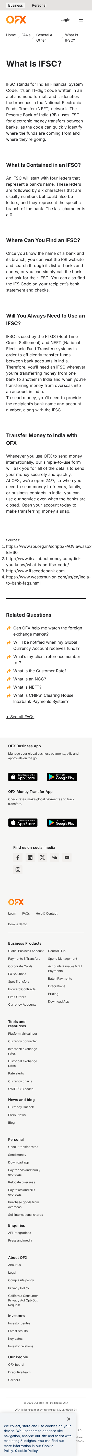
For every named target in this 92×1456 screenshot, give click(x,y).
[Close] (68, 1419)
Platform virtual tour (22, 1033)
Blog (11, 1122)
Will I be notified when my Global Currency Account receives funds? (46, 645)
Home (11, 35)
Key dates (15, 1338)
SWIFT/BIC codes (20, 1089)
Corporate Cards (20, 966)
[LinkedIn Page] (30, 857)
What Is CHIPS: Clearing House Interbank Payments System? (43, 698)
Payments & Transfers (24, 958)
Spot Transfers (18, 981)
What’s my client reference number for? (46, 659)
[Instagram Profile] (17, 869)
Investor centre (19, 1323)
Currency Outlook (21, 1107)
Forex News (17, 1115)
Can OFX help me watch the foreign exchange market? (47, 631)
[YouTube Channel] (67, 857)
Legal (12, 1272)
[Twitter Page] (42, 857)
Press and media (20, 1240)
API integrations (19, 1233)
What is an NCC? (29, 678)
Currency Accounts (22, 1004)
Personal (39, 5)
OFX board (16, 1364)
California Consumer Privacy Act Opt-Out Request (23, 1300)
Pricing (53, 994)
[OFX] (16, 20)
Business (15, 5)
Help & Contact (46, 913)
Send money (17, 1155)
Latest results (18, 1331)
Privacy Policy (18, 1288)
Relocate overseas (21, 1182)
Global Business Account (26, 951)
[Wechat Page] (54, 857)
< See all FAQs (20, 716)
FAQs (25, 35)
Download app (18, 1162)
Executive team (19, 1372)
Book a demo (17, 924)
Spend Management (62, 958)
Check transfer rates (23, 1147)
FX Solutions (17, 974)
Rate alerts (16, 1073)
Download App (58, 1001)
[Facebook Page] (17, 857)
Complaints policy (21, 1280)
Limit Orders (17, 997)
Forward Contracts (22, 989)
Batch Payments (60, 978)
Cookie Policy (26, 1451)
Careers (14, 1380)
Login (66, 19)
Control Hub (56, 951)
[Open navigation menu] (81, 19)
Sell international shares (25, 1215)
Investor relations (20, 1346)
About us (14, 1265)
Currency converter (22, 1041)
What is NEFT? (27, 687)
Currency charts (20, 1081)
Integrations (56, 986)
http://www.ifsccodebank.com (35, 570)
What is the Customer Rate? (39, 670)
